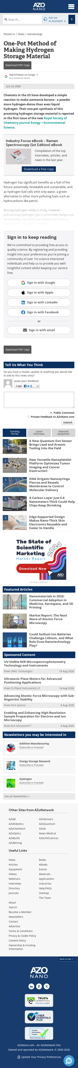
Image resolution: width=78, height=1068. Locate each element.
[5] (15, 522)
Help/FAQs (45, 888)
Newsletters (16, 916)
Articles (13, 864)
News (21, 34)
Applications (46, 879)
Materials (44, 874)
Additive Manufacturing (34, 743)
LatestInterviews (39, 432)
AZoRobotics (16, 824)
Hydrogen (25, 779)
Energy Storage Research (34, 761)
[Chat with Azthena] (68, 1060)
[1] (15, 446)
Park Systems (18, 705)
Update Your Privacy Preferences (41, 1057)
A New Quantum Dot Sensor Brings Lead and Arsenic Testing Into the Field (50, 444)
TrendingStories (14, 432)
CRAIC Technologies (21, 671)
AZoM (12, 819)
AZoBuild (14, 838)
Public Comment (64, 412)
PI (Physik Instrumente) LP (25, 688)
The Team (45, 897)
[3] (15, 484)
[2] (15, 465)
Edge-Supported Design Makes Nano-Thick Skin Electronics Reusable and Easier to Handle (48, 522)
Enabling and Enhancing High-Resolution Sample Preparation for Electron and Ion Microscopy (35, 716)
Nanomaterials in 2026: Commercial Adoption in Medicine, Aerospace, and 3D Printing (51, 601)
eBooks (43, 864)
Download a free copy (39, 169)
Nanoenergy (34, 34)
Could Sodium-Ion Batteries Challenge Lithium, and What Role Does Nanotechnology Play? (51, 639)
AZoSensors (46, 819)
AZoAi (42, 828)
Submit (67, 422)
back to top (65, 958)
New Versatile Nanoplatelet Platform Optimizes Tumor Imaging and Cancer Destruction (50, 465)
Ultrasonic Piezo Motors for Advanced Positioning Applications (33, 680)
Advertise (14, 926)
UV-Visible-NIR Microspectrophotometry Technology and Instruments (35, 663)
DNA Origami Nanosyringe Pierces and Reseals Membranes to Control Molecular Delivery (49, 484)
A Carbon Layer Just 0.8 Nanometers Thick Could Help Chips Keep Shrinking (52, 501)
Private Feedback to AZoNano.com (52, 416)
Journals (14, 893)
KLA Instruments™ (21, 726)
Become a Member (20, 912)
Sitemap (44, 893)
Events (43, 869)
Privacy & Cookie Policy (22, 935)
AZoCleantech (17, 828)
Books (42, 860)
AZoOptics (15, 833)
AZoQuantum (47, 824)
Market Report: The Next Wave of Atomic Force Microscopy (48, 619)
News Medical (47, 833)
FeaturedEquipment (63, 432)
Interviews (15, 883)
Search (13, 907)
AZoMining (15, 843)
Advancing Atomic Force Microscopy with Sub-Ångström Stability (39, 697)
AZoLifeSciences (48, 838)
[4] (15, 503)
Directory (14, 888)
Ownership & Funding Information (22, 947)
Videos (13, 874)
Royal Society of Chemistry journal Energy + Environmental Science (35, 122)
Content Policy (17, 940)
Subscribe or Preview (31, 747)
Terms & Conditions (21, 931)
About (12, 902)
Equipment (15, 869)
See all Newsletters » (17, 796)
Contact (13, 921)
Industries (45, 883)
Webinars (14, 879)
